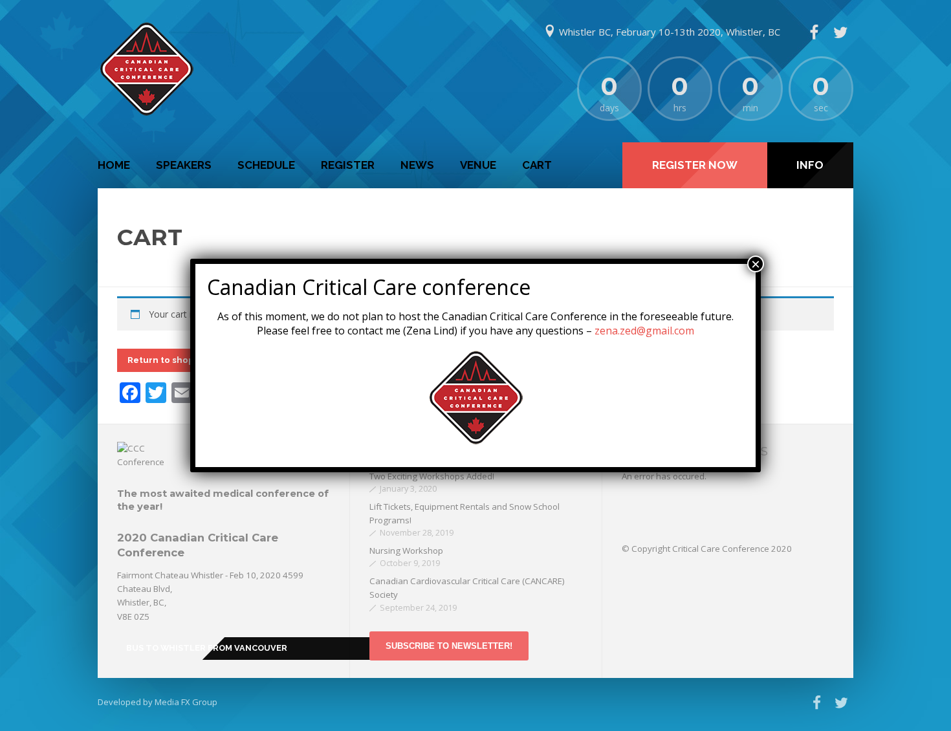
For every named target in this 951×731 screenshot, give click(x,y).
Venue (478, 164)
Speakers (184, 164)
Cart (537, 164)
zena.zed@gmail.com (644, 330)
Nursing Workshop (406, 550)
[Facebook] (814, 32)
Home (114, 164)
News (417, 164)
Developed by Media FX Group (157, 702)
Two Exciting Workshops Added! (431, 476)
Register (348, 164)
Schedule (266, 164)
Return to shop (160, 360)
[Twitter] (840, 32)
